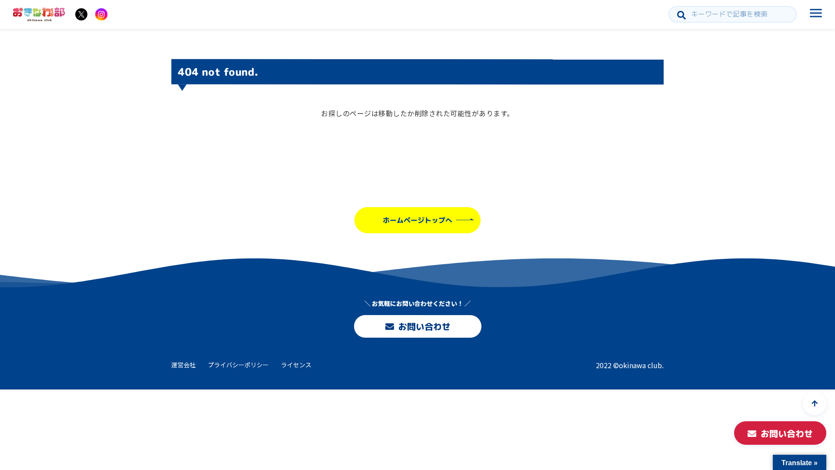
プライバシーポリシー (238, 364)
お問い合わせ (424, 326)
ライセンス (296, 364)
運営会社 (183, 364)
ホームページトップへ (417, 220)
